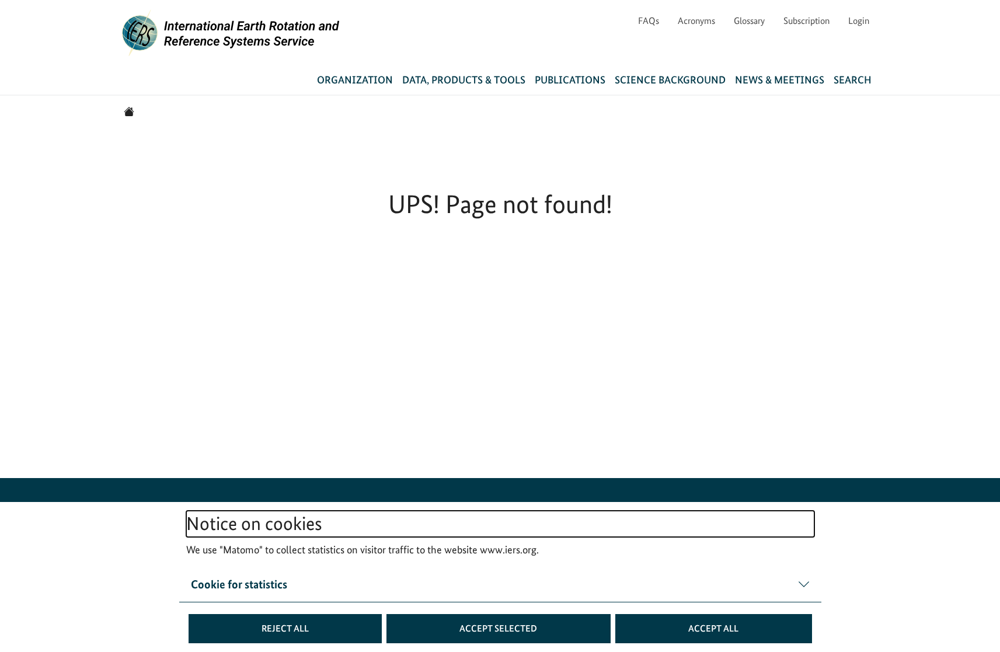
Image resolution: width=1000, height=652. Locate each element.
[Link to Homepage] (231, 32)
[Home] (129, 111)
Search (853, 80)
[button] (285, 628)
